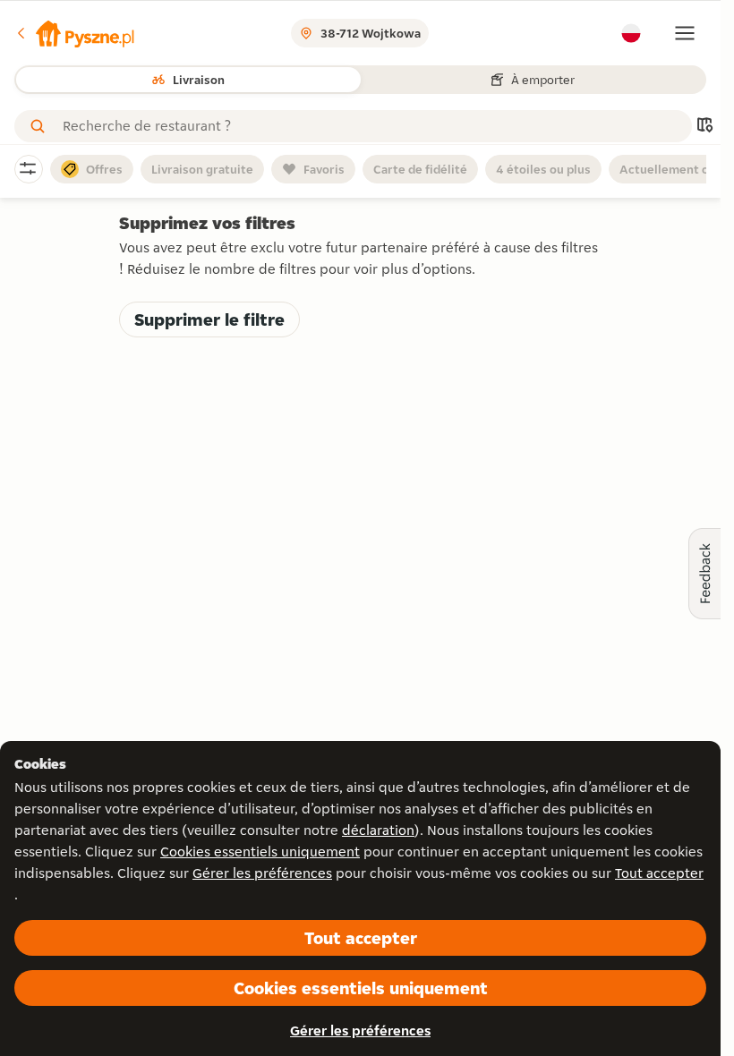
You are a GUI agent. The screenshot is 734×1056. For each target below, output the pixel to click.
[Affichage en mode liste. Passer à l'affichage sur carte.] (704, 127)
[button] (74, 33)
